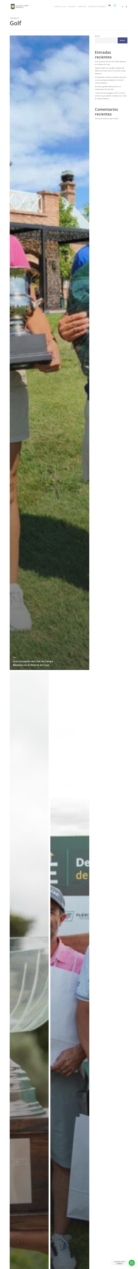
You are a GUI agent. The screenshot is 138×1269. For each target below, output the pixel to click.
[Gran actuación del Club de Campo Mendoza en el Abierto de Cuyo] (49, 352)
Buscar (97, 36)
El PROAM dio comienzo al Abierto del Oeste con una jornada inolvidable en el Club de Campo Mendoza (110, 80)
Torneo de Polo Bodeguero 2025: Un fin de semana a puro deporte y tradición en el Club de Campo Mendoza (110, 96)
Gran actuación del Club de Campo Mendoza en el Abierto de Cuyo (110, 62)
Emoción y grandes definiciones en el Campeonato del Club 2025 (108, 87)
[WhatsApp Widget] (132, 1263)
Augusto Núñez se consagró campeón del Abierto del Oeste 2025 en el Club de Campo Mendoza (110, 71)
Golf (14, 657)
